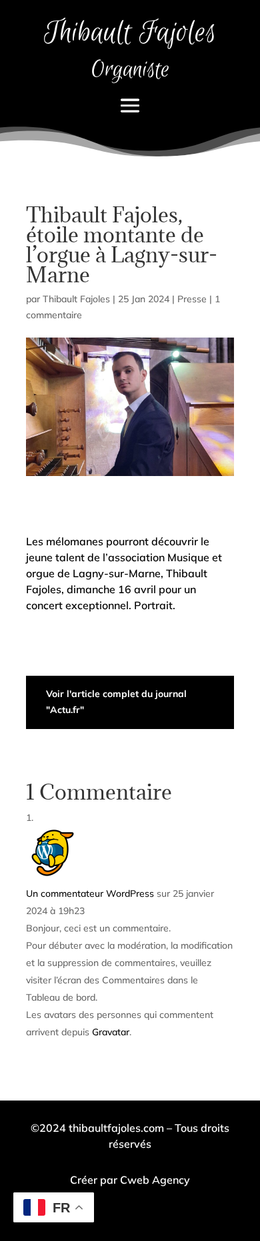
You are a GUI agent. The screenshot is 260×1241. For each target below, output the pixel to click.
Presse (192, 299)
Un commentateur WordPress (90, 893)
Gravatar (110, 1032)
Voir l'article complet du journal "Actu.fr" (116, 702)
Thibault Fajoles (76, 299)
